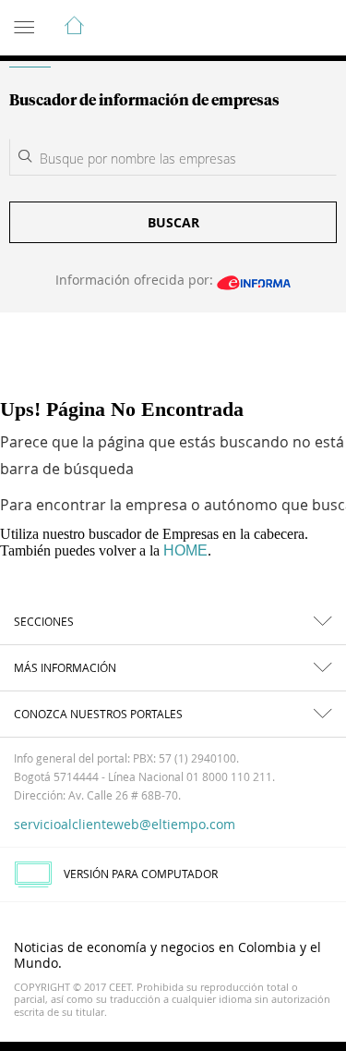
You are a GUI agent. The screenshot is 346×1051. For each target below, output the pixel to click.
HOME (185, 550)
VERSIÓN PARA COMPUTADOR (141, 873)
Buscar (173, 222)
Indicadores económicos (276, 28)
